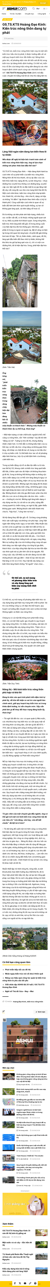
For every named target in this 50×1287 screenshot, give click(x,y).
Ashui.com (6, 43)
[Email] (25, 1283)
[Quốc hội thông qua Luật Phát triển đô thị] (9, 1137)
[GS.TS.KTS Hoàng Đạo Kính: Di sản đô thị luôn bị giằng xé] (41, 1232)
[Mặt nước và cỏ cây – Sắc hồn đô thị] (41, 1244)
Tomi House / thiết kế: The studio (30, 1156)
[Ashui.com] (17, 8)
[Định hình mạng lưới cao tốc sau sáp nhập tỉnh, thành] (9, 1091)
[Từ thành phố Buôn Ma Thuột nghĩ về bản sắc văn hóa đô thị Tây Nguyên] (41, 1256)
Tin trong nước (23, 1095)
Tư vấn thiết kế (23, 1159)
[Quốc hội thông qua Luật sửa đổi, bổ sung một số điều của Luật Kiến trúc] (9, 1147)
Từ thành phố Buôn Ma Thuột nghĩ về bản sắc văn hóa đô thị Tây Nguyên (17, 1257)
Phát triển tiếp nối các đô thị (17, 969)
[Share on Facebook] (14, 1283)
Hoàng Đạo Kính (19, 1002)
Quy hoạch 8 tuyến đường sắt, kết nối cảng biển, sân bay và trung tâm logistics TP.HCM (32, 1167)
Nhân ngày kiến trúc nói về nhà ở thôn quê (24, 974)
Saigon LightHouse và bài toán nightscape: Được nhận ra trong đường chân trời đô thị (29, 1112)
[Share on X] (19, 1283)
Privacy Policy (28, 2)
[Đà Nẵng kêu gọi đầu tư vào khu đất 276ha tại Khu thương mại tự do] (9, 1102)
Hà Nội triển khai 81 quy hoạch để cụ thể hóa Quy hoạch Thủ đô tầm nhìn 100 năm (31, 1124)
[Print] (35, 1283)
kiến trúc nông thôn (35, 1002)
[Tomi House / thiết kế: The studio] (9, 1158)
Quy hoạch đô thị (24, 1084)
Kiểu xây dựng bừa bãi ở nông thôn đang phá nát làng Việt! (15, 1270)
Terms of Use (6, 4)
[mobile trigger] (4, 8)
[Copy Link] (30, 1283)
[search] (33, 8)
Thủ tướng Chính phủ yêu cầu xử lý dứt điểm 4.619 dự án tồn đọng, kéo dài (31, 1180)
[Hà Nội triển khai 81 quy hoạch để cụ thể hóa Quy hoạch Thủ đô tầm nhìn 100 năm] (9, 1124)
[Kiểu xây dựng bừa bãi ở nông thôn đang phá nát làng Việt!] (41, 1270)
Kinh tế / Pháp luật (24, 1185)
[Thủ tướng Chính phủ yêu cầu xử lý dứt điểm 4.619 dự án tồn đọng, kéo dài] (9, 1179)
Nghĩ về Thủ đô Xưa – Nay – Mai (19, 991)
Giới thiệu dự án (23, 1105)
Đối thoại (7, 19)
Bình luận (41, 1012)
